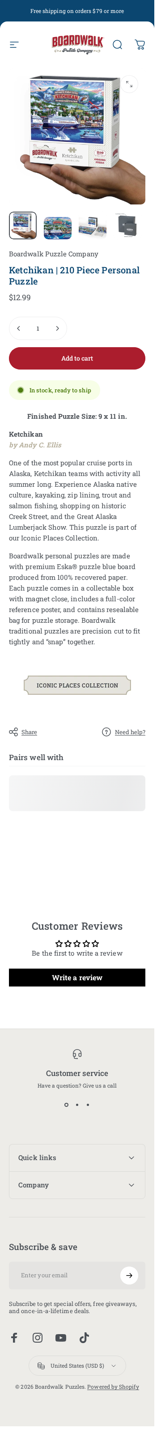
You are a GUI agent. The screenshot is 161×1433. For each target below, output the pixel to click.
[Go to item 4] (127, 225)
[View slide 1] (66, 1105)
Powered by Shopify (113, 1386)
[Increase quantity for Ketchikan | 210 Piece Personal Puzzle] (57, 328)
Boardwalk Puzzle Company (53, 253)
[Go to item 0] (23, 225)
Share (29, 732)
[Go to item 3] (92, 225)
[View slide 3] (88, 1105)
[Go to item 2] (58, 228)
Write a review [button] (77, 977)
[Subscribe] (129, 1275)
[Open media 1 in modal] (129, 84)
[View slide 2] (77, 1105)
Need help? (130, 732)
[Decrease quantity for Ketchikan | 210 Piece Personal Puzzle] (18, 328)
